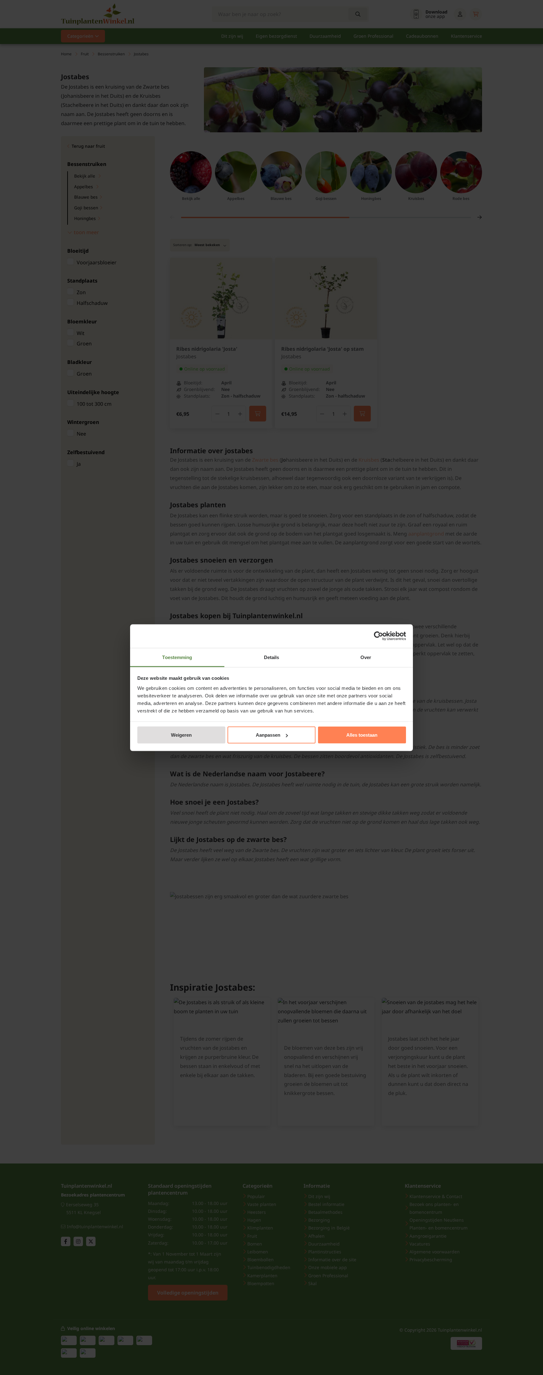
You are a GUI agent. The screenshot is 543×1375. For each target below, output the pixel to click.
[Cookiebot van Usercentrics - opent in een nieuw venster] (378, 636)
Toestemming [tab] (177, 657)
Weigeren (181, 735)
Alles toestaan (361, 735)
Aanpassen (268, 735)
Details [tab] (271, 657)
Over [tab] (365, 657)
